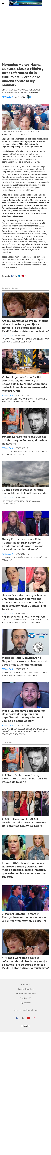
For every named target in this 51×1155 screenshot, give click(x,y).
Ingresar (26, 1003)
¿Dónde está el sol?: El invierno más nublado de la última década (24, 491)
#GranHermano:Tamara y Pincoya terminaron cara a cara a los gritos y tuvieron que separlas (24, 917)
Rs (31, 97)
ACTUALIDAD (7, 96)
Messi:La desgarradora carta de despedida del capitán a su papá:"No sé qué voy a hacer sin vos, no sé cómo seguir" (23, 715)
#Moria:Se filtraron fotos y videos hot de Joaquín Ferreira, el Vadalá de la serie (24, 440)
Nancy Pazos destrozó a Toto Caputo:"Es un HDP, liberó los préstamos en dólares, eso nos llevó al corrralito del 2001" (22, 544)
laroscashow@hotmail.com (25, 1010)
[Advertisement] (25, 34)
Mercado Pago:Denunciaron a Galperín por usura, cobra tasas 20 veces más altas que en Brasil (25, 661)
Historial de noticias (25, 989)
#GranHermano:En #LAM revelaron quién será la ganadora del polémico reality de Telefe (24, 822)
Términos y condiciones (25, 994)
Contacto (25, 985)
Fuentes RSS (25, 998)
